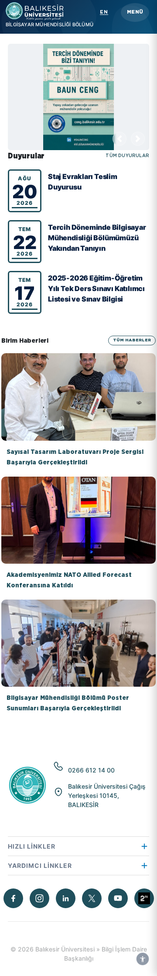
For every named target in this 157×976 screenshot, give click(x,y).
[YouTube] (118, 898)
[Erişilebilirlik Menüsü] (142, 958)
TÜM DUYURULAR (127, 156)
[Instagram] (39, 898)
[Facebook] (13, 898)
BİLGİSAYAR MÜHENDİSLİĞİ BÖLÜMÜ (49, 24)
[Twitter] (92, 898)
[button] (135, 12)
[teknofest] (144, 898)
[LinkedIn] (65, 898)
